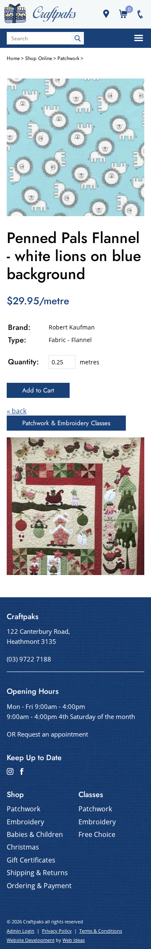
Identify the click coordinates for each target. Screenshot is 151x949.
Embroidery (25, 821)
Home (13, 58)
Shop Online (38, 58)
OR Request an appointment (47, 734)
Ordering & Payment (39, 885)
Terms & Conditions (100, 931)
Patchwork (68, 58)
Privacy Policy (57, 931)
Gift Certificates (31, 860)
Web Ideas (73, 940)
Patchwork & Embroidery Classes (66, 423)
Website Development (31, 940)
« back (16, 411)
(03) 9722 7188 (29, 659)
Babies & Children (35, 834)
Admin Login (20, 931)
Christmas (23, 847)
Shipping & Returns (37, 872)
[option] (75, 147)
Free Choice (96, 834)
